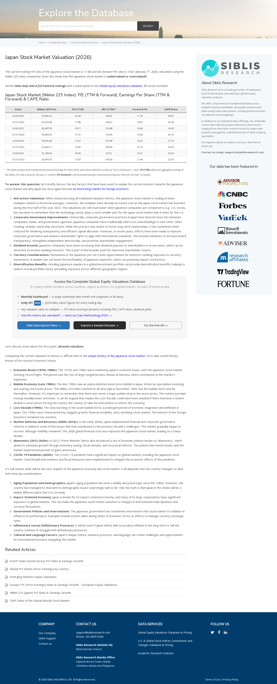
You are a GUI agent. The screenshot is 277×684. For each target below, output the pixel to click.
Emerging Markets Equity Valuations (33, 577)
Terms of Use (212, 679)
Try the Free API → (156, 325)
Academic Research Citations (156, 653)
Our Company (47, 633)
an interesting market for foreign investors (101, 189)
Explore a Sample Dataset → (100, 325)
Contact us (45, 643)
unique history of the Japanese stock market (116, 356)
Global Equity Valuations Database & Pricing (165, 632)
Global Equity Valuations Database (120, 86)
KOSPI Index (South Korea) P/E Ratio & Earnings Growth (46, 561)
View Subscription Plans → (43, 325)
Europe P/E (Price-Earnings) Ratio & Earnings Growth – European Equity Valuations (63, 585)
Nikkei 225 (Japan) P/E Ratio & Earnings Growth (40, 592)
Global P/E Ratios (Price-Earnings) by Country (39, 569)
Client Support (47, 638)
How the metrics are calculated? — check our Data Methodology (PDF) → (66, 315)
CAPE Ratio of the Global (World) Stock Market (40, 600)
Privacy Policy (230, 679)
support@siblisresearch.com (93, 632)
